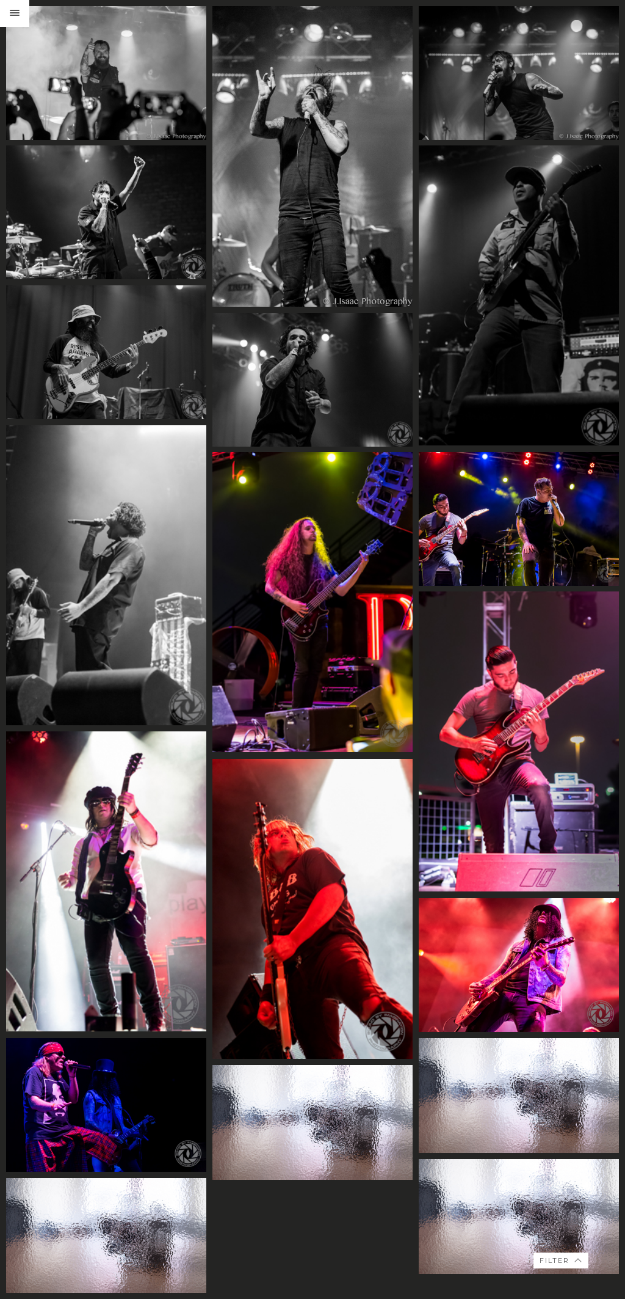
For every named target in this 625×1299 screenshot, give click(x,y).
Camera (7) (559, 1227)
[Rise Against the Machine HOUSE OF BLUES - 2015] (519, 295)
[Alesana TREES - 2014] (106, 73)
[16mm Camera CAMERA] (519, 1095)
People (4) (557, 1240)
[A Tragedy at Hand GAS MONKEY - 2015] (519, 519)
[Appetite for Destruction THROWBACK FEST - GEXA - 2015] (106, 881)
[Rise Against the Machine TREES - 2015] (106, 212)
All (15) (551, 1200)
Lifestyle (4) (559, 1213)
